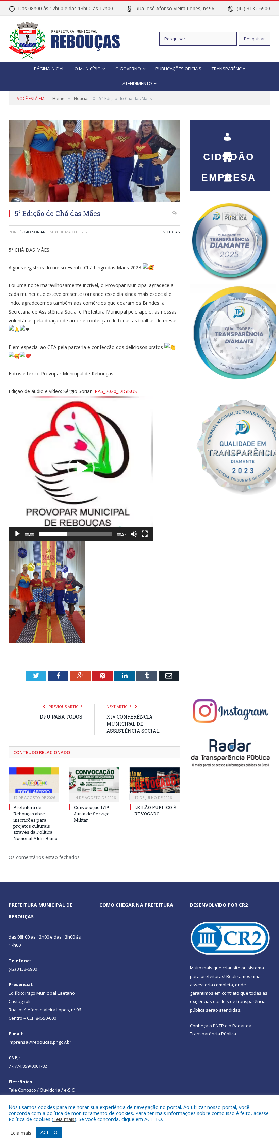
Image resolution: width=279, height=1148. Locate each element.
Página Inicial (49, 69)
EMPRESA (229, 154)
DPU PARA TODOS (61, 716)
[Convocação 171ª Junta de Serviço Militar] (94, 783)
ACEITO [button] (49, 1132)
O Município (88, 69)
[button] (81, 468)
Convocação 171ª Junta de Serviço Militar (92, 813)
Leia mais (64, 1119)
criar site (231, 968)
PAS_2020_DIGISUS (116, 391)
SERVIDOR (229, 174)
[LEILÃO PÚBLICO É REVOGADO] (155, 783)
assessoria (201, 985)
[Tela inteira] (144, 533)
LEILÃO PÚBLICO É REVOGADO (155, 810)
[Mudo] (133, 533)
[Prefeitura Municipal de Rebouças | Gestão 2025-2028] (68, 38)
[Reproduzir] (17, 533)
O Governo (128, 69)
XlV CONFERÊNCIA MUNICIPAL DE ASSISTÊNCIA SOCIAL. (133, 723)
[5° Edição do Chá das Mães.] (94, 161)
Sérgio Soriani (32, 231)
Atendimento (137, 83)
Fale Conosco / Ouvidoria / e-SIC (42, 1090)
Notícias (171, 231)
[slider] (75, 534)
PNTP (218, 1026)
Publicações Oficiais (178, 69)
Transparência (228, 69)
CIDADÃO (229, 133)
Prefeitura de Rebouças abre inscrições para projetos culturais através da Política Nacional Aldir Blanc (35, 822)
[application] (81, 468)
